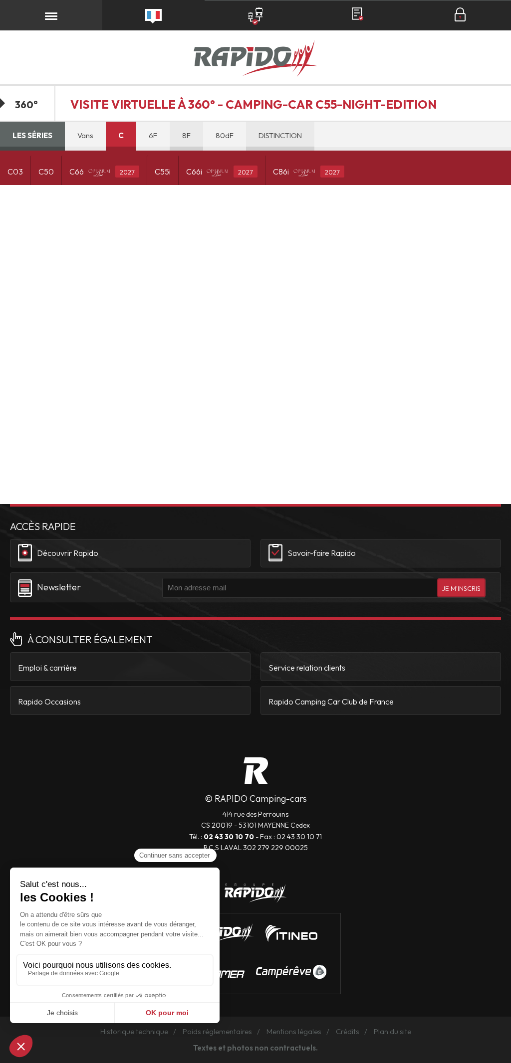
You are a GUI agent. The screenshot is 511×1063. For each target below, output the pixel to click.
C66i (219, 172)
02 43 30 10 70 (229, 836)
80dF (225, 135)
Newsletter (59, 587)
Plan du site (392, 1031)
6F (153, 135)
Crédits (347, 1031)
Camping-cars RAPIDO (256, 770)
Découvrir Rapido (67, 553)
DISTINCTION (280, 135)
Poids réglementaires (217, 1031)
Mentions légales (293, 1031)
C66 (102, 172)
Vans (85, 135)
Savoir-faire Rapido (321, 553)
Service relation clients (306, 668)
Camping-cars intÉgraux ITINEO (291, 933)
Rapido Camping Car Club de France (331, 702)
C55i (163, 172)
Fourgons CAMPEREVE (291, 972)
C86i (306, 172)
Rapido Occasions (49, 702)
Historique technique (134, 1031)
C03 (15, 172)
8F (186, 135)
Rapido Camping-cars (255, 59)
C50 (46, 172)
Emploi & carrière (47, 668)
